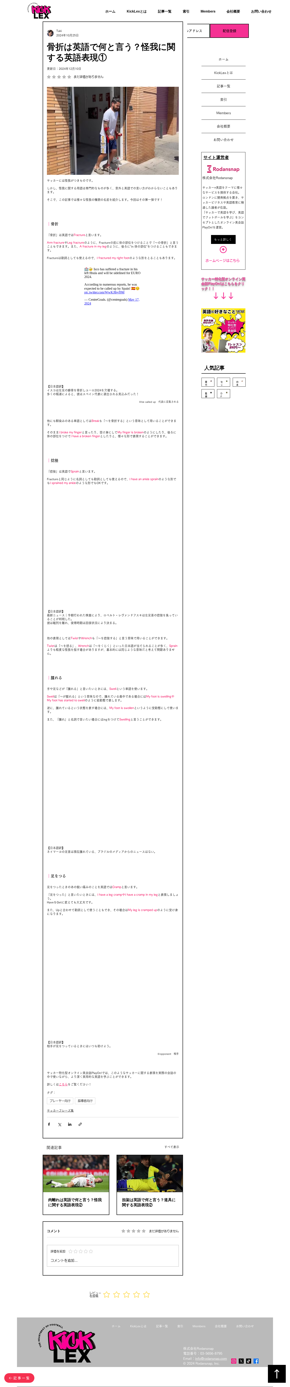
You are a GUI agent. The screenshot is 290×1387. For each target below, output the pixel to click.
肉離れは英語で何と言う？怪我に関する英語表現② (75, 868)
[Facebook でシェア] (49, 790)
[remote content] (113, 286)
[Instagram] (233, 1027)
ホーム (223, 59)
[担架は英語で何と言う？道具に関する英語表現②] (150, 839)
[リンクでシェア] (80, 790)
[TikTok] (248, 1027)
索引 (223, 99)
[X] (241, 1027)
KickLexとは (223, 72)
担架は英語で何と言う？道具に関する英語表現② (149, 868)
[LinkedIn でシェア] (70, 790)
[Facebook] (256, 1027)
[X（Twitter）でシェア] (59, 790)
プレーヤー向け (60, 766)
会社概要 (223, 126)
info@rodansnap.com (211, 1024)
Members (223, 113)
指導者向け (85, 766)
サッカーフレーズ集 (60, 776)
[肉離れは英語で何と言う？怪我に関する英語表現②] (76, 839)
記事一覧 (223, 86)
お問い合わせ (223, 139)
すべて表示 (171, 812)
